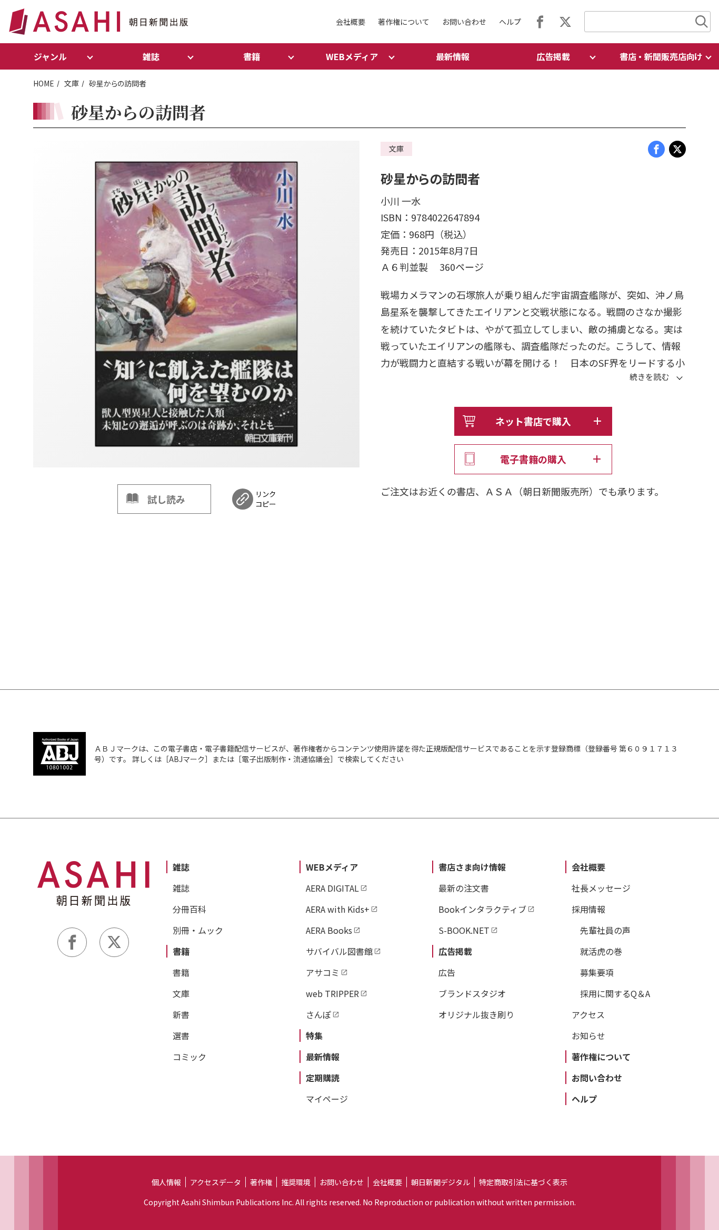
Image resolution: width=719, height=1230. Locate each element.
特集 (314, 1035)
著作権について (404, 21)
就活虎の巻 (601, 951)
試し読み (166, 499)
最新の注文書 (463, 888)
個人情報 (166, 1182)
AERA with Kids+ (338, 909)
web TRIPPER (332, 993)
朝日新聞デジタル (440, 1182)
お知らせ (588, 1035)
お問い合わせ (464, 21)
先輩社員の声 (605, 930)
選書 (181, 1035)
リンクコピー (265, 499)
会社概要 (350, 21)
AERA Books (329, 930)
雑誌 (181, 867)
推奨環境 (296, 1182)
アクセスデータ (215, 1182)
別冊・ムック (198, 930)
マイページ (327, 1098)
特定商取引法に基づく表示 (523, 1182)
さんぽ (318, 1014)
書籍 (181, 951)
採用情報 (588, 909)
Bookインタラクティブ (482, 909)
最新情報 (453, 56)
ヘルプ (510, 21)
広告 (446, 972)
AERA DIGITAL (332, 888)
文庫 (71, 83)
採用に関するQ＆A (615, 993)
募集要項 (597, 972)
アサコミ (322, 972)
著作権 (261, 1182)
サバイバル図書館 (339, 951)
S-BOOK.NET (464, 930)
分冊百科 (189, 909)
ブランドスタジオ (472, 993)
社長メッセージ (601, 888)
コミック (189, 1056)
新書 (181, 1014)
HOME (43, 83)
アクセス (588, 1014)
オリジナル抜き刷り (476, 1014)
